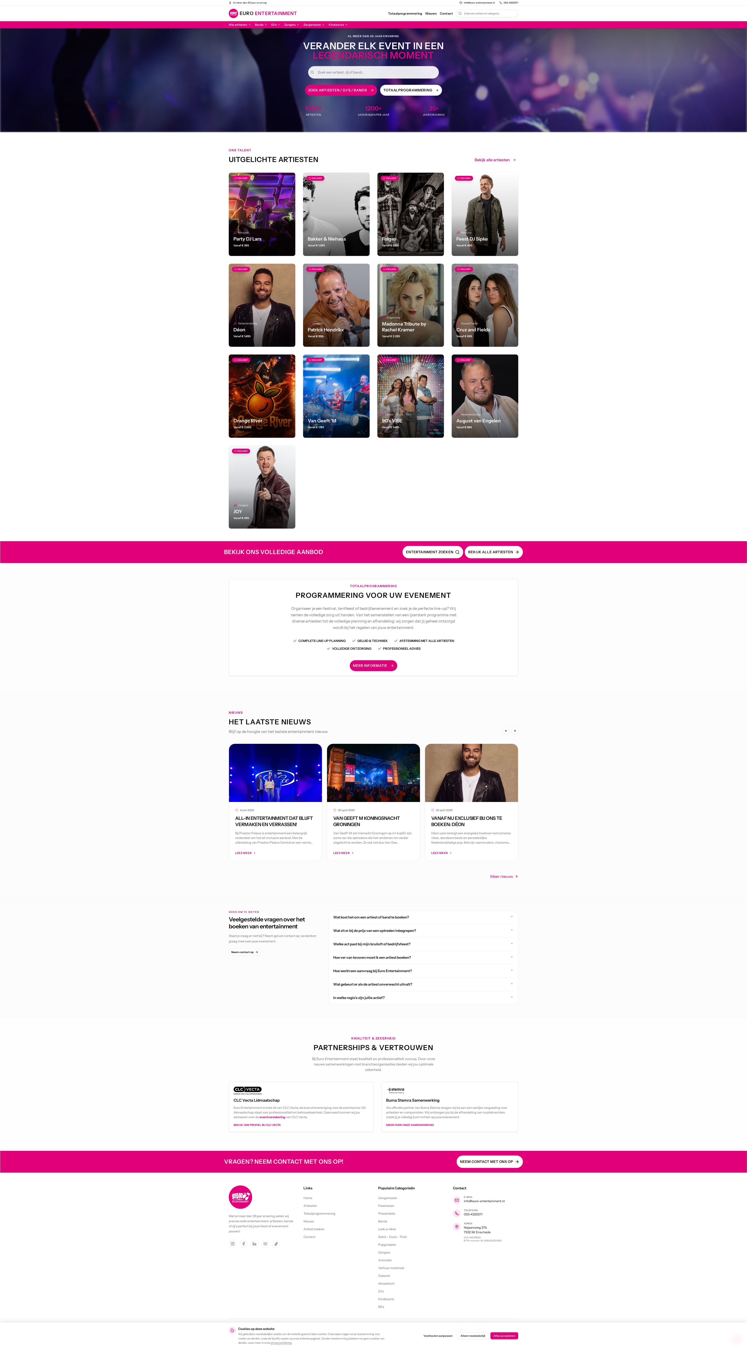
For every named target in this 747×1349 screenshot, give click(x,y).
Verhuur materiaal (391, 1268)
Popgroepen (387, 1245)
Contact (446, 13)
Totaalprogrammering (405, 13)
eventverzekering (272, 1117)
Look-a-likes (387, 1229)
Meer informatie (370, 666)
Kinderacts (336, 24)
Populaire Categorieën (396, 1188)
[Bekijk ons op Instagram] (233, 1244)
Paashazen (386, 1206)
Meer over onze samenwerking (410, 1125)
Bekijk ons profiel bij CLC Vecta (257, 1125)
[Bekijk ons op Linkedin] (254, 1244)
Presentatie (386, 1213)
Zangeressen (312, 24)
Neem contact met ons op (486, 1162)
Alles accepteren (504, 1336)
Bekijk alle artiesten (492, 160)
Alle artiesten (238, 24)
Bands (259, 24)
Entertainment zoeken (429, 552)
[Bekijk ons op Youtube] (265, 1244)
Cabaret (384, 1276)
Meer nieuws (501, 876)
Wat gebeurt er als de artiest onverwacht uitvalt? (372, 984)
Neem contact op (242, 952)
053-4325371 (473, 1214)
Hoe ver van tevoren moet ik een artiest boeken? (372, 957)
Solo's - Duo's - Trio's (392, 1237)
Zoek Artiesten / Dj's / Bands (337, 90)
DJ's (274, 24)
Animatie (385, 1260)
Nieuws (431, 13)
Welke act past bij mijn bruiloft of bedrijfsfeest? (371, 944)
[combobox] (487, 13)
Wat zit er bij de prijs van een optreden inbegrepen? (374, 931)
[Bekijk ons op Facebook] (243, 1244)
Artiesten (310, 1206)
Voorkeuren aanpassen (437, 1336)
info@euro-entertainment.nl (484, 1201)
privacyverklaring (281, 1343)
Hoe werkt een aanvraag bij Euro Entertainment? (372, 971)
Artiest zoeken (313, 1229)
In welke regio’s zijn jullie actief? (359, 998)
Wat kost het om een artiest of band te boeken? (371, 917)
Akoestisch (386, 1283)
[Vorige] (506, 730)
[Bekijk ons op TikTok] (276, 1244)
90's (381, 1307)
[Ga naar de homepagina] (240, 1197)
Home (307, 1198)
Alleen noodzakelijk (473, 1336)
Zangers (289, 24)
